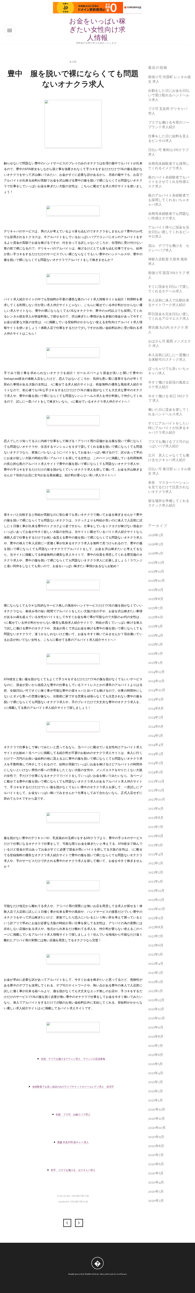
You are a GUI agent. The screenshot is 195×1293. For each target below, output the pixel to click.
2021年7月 (155, 1045)
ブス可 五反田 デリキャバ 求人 (167, 110)
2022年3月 (155, 972)
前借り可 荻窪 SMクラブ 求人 (168, 275)
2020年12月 (156, 1109)
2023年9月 (156, 808)
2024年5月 (155, 735)
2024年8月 (156, 708)
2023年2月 (155, 872)
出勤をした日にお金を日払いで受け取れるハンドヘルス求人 (168, 95)
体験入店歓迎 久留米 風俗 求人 (167, 261)
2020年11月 (156, 1118)
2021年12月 (156, 1000)
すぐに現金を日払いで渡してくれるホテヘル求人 (168, 288)
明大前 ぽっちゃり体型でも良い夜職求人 (79, 1223)
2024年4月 (156, 744)
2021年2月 (155, 1091)
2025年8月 (155, 599)
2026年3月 (155, 535)
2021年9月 (155, 1027)
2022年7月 (155, 936)
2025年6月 (155, 617)
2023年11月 (156, 790)
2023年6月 (155, 836)
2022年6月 (155, 945)
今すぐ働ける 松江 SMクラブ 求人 (168, 398)
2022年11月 (156, 899)
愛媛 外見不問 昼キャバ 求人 (73, 1142)
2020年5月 (156, 1173)
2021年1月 (155, 1100)
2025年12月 (156, 562)
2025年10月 (156, 580)
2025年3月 (155, 644)
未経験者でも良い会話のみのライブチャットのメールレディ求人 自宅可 (73, 1086)
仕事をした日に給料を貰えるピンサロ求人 (168, 138)
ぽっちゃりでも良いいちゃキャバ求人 (168, 370)
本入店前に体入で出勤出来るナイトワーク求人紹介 (168, 302)
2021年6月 (155, 1054)
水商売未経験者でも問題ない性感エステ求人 (168, 215)
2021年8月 (155, 1036)
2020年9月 (156, 1137)
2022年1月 (155, 991)
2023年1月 (155, 881)
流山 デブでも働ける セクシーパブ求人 (168, 247)
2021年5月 (155, 1064)
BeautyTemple (107, 1274)
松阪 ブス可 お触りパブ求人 (73, 1114)
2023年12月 (156, 781)
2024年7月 (155, 717)
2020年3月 (156, 1191)
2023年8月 (156, 817)
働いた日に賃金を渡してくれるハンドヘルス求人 (168, 411)
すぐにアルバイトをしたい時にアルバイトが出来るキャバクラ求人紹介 (168, 428)
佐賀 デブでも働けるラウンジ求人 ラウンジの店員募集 (73, 1058)
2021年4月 (155, 1073)
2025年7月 (155, 608)
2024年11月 (156, 681)
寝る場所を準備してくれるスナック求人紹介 (168, 503)
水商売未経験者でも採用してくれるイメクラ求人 (168, 165)
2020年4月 (156, 1182)
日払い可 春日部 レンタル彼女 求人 (169, 471)
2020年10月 (157, 1127)
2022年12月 (156, 890)
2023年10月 (156, 799)
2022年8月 (156, 927)
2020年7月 (156, 1155)
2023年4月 (155, 854)
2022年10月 (156, 909)
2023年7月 (155, 827)
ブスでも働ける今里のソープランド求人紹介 (168, 124)
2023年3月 (155, 863)
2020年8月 (156, 1146)
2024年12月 (156, 672)
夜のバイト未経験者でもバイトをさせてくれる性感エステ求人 (168, 182)
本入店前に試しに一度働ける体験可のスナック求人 (168, 357)
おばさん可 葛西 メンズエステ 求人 (169, 343)
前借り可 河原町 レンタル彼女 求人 (169, 79)
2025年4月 (155, 635)
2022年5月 (155, 954)
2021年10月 (156, 1018)
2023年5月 (155, 845)
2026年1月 (155, 553)
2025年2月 (155, 653)
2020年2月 (156, 1200)
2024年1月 (155, 772)
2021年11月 (156, 1009)
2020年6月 (156, 1164)
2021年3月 (155, 1082)
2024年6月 (156, 726)
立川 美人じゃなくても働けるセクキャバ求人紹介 (168, 457)
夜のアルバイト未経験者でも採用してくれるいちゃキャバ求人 (168, 200)
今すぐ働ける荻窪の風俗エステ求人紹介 (168, 384)
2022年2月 (155, 982)
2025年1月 (155, 662)
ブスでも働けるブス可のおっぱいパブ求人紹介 (168, 443)
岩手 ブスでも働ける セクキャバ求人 (73, 1170)
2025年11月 (156, 571)
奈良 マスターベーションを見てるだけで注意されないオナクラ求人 (168, 487)
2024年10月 (156, 690)
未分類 (73, 61)
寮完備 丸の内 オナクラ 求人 (168, 329)
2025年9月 (155, 589)
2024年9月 (156, 699)
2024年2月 (155, 763)
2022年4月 (155, 963)
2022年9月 (156, 918)
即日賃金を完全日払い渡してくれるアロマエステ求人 (168, 316)
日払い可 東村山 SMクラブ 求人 (168, 152)
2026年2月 (155, 544)
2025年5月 (155, 626)
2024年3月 (155, 754)
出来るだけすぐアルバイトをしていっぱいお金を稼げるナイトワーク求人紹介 (67, 1223)
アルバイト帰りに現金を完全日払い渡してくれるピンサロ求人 (168, 232)
